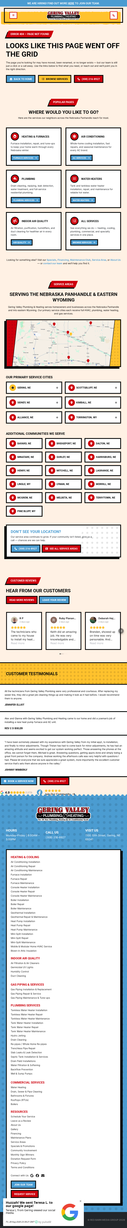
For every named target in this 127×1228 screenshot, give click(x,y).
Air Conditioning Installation (25, 862)
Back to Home (23, 79)
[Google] (32, 1175)
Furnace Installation (21, 874)
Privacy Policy (18, 1163)
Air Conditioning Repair (23, 866)
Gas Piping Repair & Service (26, 993)
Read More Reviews (21, 600)
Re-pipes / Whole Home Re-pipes (29, 1044)
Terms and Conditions (22, 1167)
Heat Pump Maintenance (24, 929)
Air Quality (20, 242)
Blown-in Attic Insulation (24, 950)
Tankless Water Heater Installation (29, 1010)
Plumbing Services (24, 200)
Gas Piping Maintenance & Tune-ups (30, 997)
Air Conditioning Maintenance (26, 870)
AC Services (80, 157)
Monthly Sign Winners (22, 1154)
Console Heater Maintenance (26, 895)
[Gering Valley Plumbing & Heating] (63, 15)
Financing (63, 259)
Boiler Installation (20, 900)
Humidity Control (20, 971)
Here (71, 3)
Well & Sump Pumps (21, 1073)
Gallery (14, 1129)
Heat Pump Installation (23, 921)
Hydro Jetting (18, 1035)
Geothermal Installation (23, 912)
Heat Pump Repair (20, 925)
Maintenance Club (80, 259)
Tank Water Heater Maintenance (28, 1031)
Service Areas (18, 1142)
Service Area (99, 259)
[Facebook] (37, 1175)
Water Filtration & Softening (25, 1065)
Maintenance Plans (21, 1137)
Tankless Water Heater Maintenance (30, 1018)
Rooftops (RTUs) (20, 1100)
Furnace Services (23, 157)
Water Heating (18, 1087)
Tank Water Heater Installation (27, 1023)
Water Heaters (81, 200)
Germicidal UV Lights (22, 967)
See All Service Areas (64, 548)
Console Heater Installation (25, 887)
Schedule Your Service (23, 1116)
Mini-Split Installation (22, 934)
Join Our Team (23, 1184)
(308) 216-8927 (91, 79)
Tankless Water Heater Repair (27, 1014)
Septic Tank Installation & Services (29, 1056)
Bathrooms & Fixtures (22, 1095)
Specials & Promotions (23, 1146)
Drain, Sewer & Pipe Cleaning (26, 1091)
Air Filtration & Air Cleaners (25, 963)
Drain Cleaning (18, 1039)
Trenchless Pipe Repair (23, 1048)
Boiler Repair (17, 904)
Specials (51, 259)
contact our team (52, 263)
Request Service (24, 1194)
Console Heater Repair (23, 891)
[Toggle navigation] (13, 15)
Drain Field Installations (23, 1061)
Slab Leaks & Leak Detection (26, 1052)
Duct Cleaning (18, 976)
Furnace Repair (19, 879)
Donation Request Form (23, 1158)
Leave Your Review (54, 600)
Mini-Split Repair (19, 938)
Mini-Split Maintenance (23, 942)
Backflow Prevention (22, 1069)
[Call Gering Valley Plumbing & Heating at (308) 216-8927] (114, 15)
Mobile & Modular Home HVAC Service (31, 946)
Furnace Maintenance (22, 883)
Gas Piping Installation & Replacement (31, 989)
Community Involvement (24, 1150)
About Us (115, 259)
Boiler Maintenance (21, 908)
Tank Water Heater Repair (25, 1027)
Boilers (14, 1104)
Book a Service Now (21, 781)
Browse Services (57, 79)
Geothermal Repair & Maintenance (29, 917)
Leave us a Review (21, 1120)
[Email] (43, 1175)
